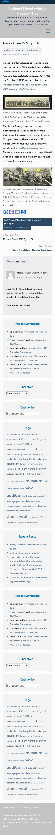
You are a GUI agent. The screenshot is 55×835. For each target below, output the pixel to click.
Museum (20, 50)
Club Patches (37, 459)
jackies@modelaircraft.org (29, 148)
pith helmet (35, 502)
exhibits (10, 469)
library (9, 481)
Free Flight (21, 468)
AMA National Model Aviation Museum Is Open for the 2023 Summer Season (26, 569)
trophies (31, 517)
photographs (33, 50)
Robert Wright (17, 340)
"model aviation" (13, 434)
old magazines (31, 495)
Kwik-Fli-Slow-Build (28, 474)
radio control (31, 506)
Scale (31, 511)
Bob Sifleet (36, 455)
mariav (23, 54)
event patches (35, 463)
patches (25, 501)
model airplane (19, 481)
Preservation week (14, 506)
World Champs (32, 523)
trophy (37, 517)
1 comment (35, 54)
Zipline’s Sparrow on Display (25, 552)
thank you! (16, 516)
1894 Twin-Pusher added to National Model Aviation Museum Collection (29, 368)
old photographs (22, 228)
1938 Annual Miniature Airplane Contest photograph (22, 222)
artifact (39, 449)
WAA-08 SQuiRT (19, 523)
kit (13, 474)
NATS (45, 481)
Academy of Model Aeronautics (17, 815)
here (28, 134)
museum (34, 480)
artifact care (12, 454)
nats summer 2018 (15, 488)
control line (13, 463)
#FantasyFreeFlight (31, 434)
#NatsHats (12, 439)
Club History (20, 459)
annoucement (15, 449)
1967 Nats (27, 444)
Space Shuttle (39, 511)
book (42, 455)
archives (8, 50)
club (9, 459)
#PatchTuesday (29, 439)
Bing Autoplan (24, 454)
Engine (24, 463)
